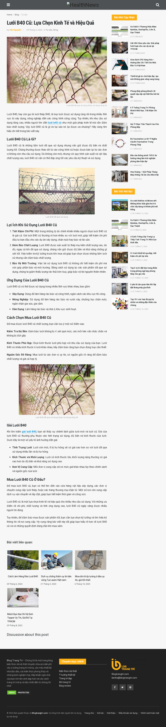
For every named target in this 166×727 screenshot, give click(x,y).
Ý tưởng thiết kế (67, 675)
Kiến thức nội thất (68, 671)
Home (9, 15)
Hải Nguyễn (15, 30)
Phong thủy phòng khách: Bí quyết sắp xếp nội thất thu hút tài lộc (144, 94)
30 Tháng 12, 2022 (140, 213)
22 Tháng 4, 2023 (139, 291)
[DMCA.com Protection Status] (19, 692)
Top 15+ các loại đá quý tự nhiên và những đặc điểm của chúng (143, 302)
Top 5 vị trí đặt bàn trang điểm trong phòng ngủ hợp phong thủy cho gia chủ (143, 271)
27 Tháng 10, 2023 (140, 278)
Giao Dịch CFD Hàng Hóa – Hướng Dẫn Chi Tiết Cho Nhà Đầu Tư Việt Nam (143, 62)
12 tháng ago (138, 70)
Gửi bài (100, 713)
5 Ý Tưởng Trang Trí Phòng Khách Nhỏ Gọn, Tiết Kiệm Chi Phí (143, 110)
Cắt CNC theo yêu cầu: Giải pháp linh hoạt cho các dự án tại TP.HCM (144, 46)
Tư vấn (24, 15)
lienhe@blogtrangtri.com (124, 677)
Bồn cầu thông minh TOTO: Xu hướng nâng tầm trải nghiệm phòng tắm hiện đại (143, 158)
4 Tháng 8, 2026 (139, 230)
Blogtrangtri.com (120, 674)
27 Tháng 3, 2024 (139, 246)
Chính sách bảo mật (150, 713)
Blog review (65, 685)
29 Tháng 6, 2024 (34, 30)
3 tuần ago (137, 37)
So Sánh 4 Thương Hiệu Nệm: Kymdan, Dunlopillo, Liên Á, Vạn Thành (143, 29)
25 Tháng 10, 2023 (140, 309)
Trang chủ (89, 713)
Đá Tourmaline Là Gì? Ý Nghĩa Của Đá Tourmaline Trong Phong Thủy (143, 142)
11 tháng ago (138, 53)
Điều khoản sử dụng (128, 713)
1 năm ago (137, 101)
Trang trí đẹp (65, 678)
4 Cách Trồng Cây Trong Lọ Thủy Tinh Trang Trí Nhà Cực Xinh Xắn (143, 239)
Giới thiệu (111, 713)
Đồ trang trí (65, 682)
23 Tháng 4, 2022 (139, 260)
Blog (17, 15)
